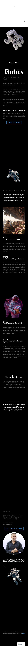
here (23, 633)
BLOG (22, 561)
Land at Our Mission (14, 122)
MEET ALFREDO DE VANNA (14, 529)
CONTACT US (14, 619)
